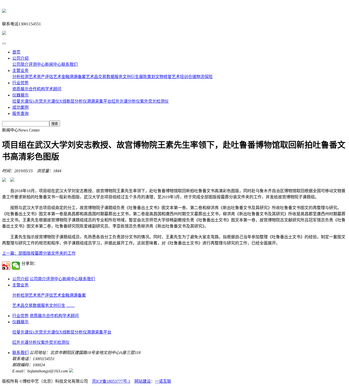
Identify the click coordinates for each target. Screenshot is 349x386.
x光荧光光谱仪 (46, 101)
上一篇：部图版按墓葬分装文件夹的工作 (39, 253)
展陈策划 (147, 76)
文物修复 (163, 76)
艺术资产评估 (41, 76)
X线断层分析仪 (73, 101)
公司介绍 (20, 58)
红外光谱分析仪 (125, 101)
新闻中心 (53, 64)
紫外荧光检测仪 (154, 101)
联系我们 (69, 64)
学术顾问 (53, 89)
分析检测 (20, 76)
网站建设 (142, 381)
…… (70, 305)
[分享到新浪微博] (6, 266)
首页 (16, 52)
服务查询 (20, 113)
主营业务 (20, 70)
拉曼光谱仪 (22, 101)
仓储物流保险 (200, 76)
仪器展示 (20, 95)
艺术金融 (61, 76)
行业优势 (20, 83)
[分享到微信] (16, 266)
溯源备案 (77, 76)
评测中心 (37, 64)
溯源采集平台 (99, 101)
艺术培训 (180, 76)
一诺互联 (163, 381)
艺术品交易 (96, 76)
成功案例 (20, 107)
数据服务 (114, 76)
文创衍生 (131, 76)
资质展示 (20, 89)
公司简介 (20, 64)
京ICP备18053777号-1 (111, 381)
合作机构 (37, 89)
